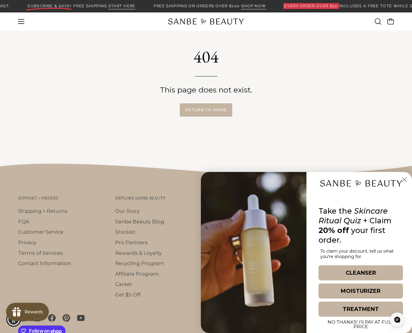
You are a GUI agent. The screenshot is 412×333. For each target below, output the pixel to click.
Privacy (27, 242)
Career (123, 284)
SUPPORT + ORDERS (38, 198)
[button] (378, 21)
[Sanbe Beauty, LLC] (206, 21)
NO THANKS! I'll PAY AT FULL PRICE (361, 323)
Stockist (125, 232)
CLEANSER (361, 273)
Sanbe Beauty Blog (139, 221)
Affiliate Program (137, 274)
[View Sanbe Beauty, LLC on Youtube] (79, 317)
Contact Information (44, 263)
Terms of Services (40, 253)
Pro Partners (131, 242)
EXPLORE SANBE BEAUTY (140, 198)
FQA (23, 221)
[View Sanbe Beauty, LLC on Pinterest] (65, 317)
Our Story (127, 211)
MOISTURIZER (361, 291)
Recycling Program (139, 263)
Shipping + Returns (43, 211)
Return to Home (206, 110)
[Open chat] (397, 319)
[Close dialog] (404, 179)
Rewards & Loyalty (138, 253)
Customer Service (40, 232)
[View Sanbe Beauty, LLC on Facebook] (50, 317)
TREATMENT (361, 309)
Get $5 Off (128, 295)
